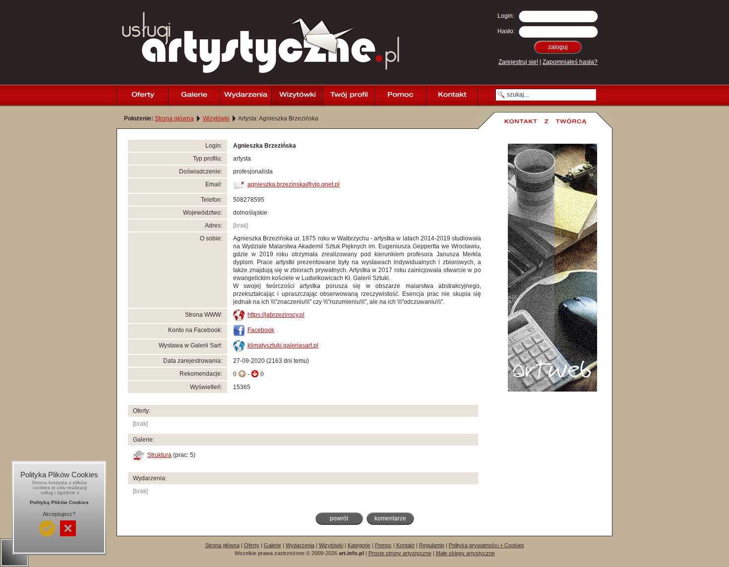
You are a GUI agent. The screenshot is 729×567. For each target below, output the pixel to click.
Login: (505, 15)
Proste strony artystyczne (399, 553)
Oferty (251, 545)
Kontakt (405, 545)
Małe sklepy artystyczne (465, 553)
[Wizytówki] (297, 95)
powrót (339, 518)
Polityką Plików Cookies (59, 502)
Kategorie (359, 545)
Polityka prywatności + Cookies (486, 545)
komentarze (390, 518)
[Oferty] (142, 95)
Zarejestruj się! (518, 61)
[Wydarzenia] (245, 95)
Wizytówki (216, 118)
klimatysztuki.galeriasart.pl (282, 345)
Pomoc (383, 545)
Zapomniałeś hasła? (570, 61)
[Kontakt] (452, 95)
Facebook (260, 330)
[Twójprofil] (348, 95)
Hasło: (506, 31)
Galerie (272, 545)
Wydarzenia (300, 545)
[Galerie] (194, 95)
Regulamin (431, 545)
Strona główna (174, 118)
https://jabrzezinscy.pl (275, 314)
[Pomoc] (400, 95)
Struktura (159, 455)
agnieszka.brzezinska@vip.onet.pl (293, 184)
